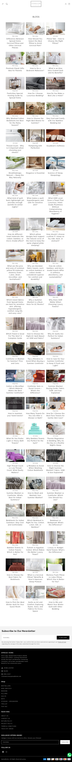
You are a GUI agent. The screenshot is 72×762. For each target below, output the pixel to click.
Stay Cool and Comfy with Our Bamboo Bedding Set (55, 120)
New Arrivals (6, 688)
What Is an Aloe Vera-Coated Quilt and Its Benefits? (55, 70)
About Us (4, 715)
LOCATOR (11, 668)
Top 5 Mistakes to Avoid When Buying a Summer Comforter (35, 361)
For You (4, 706)
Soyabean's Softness (56, 146)
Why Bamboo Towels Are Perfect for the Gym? (35, 441)
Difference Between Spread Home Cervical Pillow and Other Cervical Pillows (15, 43)
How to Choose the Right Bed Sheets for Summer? (35, 120)
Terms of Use (62, 642)
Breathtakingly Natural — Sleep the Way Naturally (15, 175)
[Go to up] (69, 759)
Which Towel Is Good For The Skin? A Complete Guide (15, 336)
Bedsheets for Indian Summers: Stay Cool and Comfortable (15, 522)
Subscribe (63, 637)
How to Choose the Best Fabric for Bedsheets (15, 577)
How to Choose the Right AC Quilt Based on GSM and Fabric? (35, 336)
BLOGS (6, 671)
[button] (3, 4)
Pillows (4, 693)
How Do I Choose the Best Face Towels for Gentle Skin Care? (55, 416)
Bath (3, 698)
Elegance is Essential (35, 173)
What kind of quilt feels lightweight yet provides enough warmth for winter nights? (15, 202)
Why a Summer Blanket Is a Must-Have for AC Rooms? (35, 302)
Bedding (4, 691)
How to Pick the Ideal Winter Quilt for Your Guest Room (15, 604)
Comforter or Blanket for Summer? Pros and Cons (15, 361)
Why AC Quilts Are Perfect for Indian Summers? (55, 336)
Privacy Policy (7, 723)
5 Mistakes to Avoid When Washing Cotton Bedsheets (35, 468)
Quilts (3, 696)
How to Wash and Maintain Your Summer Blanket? (35, 495)
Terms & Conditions (8, 726)
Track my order (7, 728)
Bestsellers (6, 686)
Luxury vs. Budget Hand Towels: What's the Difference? (56, 550)
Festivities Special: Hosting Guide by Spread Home (15, 95)
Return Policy (6, 721)
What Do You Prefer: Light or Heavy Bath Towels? (15, 441)
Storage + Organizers (9, 701)
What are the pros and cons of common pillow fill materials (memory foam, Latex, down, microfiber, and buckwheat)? (15, 272)
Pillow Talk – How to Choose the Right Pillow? (55, 41)
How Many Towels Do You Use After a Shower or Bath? (35, 416)
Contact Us (5, 718)
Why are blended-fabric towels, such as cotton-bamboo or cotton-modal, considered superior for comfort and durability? (35, 272)
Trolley (4, 704)
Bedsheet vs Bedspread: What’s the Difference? (55, 522)
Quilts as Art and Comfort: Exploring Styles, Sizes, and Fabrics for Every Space (35, 606)
